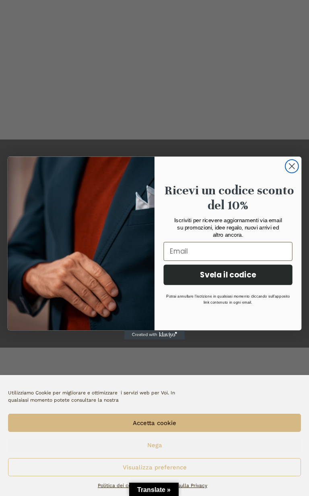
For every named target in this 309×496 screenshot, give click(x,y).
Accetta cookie (154, 423)
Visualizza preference (155, 467)
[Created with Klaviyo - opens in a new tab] (154, 334)
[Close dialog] (292, 166)
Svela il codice (228, 274)
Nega (154, 445)
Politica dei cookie (119, 485)
